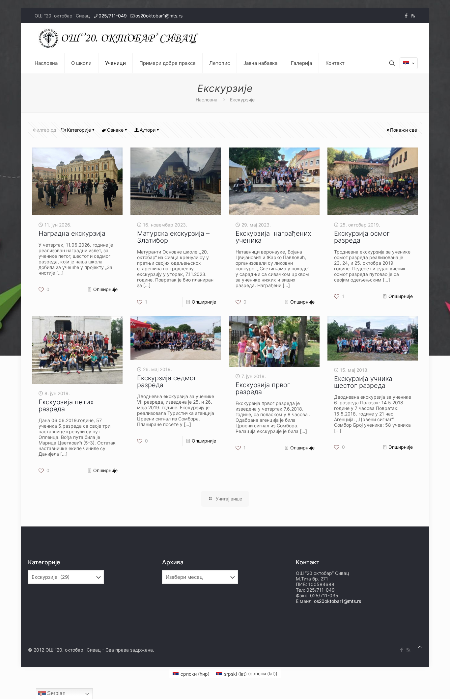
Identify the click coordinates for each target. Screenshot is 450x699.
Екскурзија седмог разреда (167, 381)
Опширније (105, 289)
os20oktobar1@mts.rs (159, 15)
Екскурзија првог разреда (263, 388)
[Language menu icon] (409, 63)
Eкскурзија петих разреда (66, 405)
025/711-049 (112, 15)
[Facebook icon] (406, 16)
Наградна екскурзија (72, 233)
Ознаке (115, 130)
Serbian (56, 693)
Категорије (79, 130)
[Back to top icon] (419, 647)
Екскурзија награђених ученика (273, 236)
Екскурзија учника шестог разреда (363, 382)
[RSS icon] (412, 16)
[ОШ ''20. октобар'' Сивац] (120, 38)
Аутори (147, 130)
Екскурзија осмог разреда (362, 236)
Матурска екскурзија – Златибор (173, 236)
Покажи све (403, 130)
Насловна (206, 99)
